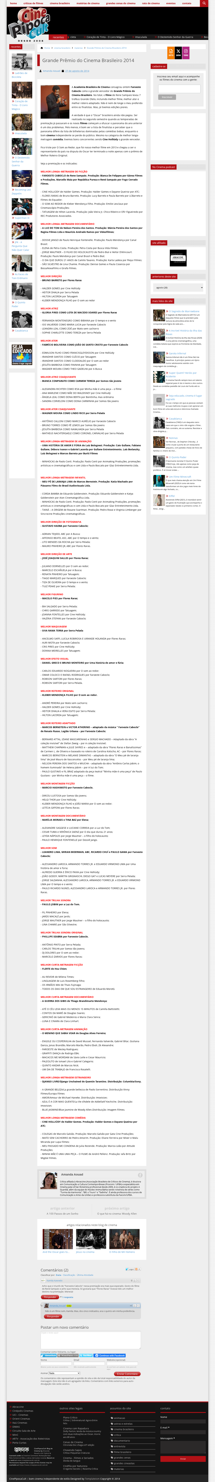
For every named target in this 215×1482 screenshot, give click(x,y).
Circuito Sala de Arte (23, 1430)
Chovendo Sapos (72, 1450)
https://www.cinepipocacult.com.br (33, 1465)
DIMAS (16, 1426)
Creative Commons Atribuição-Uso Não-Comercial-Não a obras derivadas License (30, 1456)
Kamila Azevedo (54, 1280)
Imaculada (111, 37)
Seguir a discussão (138, 1269)
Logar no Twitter (86, 1355)
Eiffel (172, 496)
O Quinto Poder (18, 304)
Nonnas (173, 438)
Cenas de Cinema (73, 1442)
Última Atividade (85, 1274)
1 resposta (67, 1297)
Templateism (92, 1478)
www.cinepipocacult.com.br (28, 1460)
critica (117, 1435)
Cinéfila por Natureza (75, 1466)
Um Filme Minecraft (180, 476)
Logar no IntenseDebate (49, 1355)
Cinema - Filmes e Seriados (78, 1458)
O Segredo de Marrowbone (184, 311)
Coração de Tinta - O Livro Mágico (76, 37)
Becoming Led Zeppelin (187, 37)
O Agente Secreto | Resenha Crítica (80, 1468)
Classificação (69, 1274)
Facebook (140, 1175)
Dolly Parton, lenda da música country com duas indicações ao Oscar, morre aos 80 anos (82, 1434)
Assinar (44, 1373)
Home (47, 47)
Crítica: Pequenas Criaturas (76, 1452)
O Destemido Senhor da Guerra (145, 37)
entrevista (119, 1446)
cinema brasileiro (62, 47)
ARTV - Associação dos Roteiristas (31, 1438)
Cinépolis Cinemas (22, 1410)
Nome (44, 1359)
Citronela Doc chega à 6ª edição (78, 1444)
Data (58, 1274)
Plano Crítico (70, 1417)
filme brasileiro (122, 1452)
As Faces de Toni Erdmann (20, 276)
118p (69, 1306)
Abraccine (18, 1406)
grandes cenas (122, 1457)
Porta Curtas (19, 1442)
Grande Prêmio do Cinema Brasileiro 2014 (106, 47)
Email (76, 1359)
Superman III (22, 217)
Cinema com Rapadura (76, 1428)
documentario (122, 1440)
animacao (119, 1418)
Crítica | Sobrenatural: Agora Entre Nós (80, 1422)
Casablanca (21, 330)
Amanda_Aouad (58, 1305)
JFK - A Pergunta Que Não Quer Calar (20, 246)
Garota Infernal (177, 353)
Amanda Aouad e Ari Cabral (42, 1452)
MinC (15, 1434)
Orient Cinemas (21, 1418)
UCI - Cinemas (20, 1414)
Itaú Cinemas (19, 1422)
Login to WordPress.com (68, 1355)
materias (78, 47)
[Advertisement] (144, 30)
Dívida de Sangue (71, 1460)
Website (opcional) (116, 1359)
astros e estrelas (123, 1423)
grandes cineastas (124, 1463)
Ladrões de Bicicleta (19, 75)
